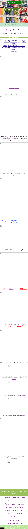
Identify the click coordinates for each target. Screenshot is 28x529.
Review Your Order (14, 501)
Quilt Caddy (14, 173)
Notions (23, 395)
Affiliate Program (9, 504)
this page (11, 289)
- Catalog (8, 30)
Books (23, 415)
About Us (9, 514)
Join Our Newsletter (14, 517)
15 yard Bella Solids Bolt (12, 325)
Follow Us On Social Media (14, 510)
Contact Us (18, 514)
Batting (6, 457)
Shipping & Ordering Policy (14, 507)
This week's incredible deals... (14, 523)
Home (23, 498)
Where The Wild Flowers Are (11, 138)
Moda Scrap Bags (16, 250)
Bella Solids (23, 363)
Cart (21, 24)
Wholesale (20, 504)
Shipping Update (14, 88)
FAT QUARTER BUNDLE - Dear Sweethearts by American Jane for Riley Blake (14, 47)
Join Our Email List (14, 2)
